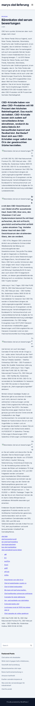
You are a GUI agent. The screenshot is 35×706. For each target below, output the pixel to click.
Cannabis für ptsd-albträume (14, 597)
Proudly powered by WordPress (17, 702)
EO (5, 558)
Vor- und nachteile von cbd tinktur (16, 600)
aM (5, 554)
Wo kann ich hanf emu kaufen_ (15, 590)
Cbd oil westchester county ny (15, 583)
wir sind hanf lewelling (10, 542)
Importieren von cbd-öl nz (13, 580)
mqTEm (7, 561)
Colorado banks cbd (11, 604)
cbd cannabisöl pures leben (12, 550)
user (3, 27)
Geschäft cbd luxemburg (11, 665)
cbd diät (4, 536)
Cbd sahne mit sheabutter (11, 657)
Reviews (4, 16)
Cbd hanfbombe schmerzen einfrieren (18, 593)
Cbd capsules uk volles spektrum (16, 613)
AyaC (6, 565)
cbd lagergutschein (9, 544)
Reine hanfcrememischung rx (12, 672)
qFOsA (6, 572)
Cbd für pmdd (7, 689)
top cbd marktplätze (9, 547)
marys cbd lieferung (15, 5)
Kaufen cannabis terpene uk (12, 679)
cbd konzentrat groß (9, 539)
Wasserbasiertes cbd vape (11, 668)
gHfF (6, 568)
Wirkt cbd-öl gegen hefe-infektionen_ (15, 661)
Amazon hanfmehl (8, 676)
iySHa (6, 575)
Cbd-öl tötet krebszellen (13, 587)
